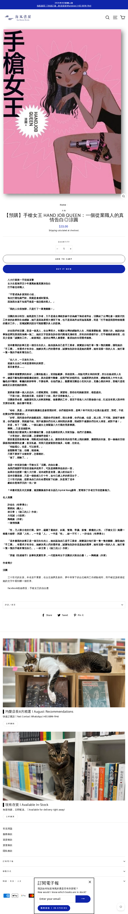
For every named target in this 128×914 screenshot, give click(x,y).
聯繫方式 (7, 871)
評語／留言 (10, 605)
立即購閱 (10, 724)
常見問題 (7, 828)
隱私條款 (7, 851)
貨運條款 (7, 845)
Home (63, 205)
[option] (64, 5)
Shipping (53, 230)
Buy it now (64, 269)
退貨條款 (7, 839)
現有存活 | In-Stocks (54, 908)
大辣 (64, 211)
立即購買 (10, 817)
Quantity (64, 242)
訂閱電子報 (8, 861)
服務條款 (7, 834)
